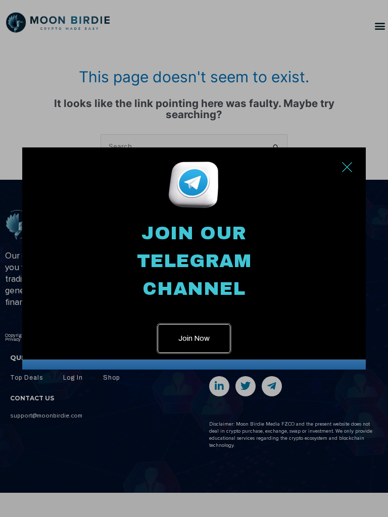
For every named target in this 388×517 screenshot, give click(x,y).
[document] (194, 258)
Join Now (194, 338)
